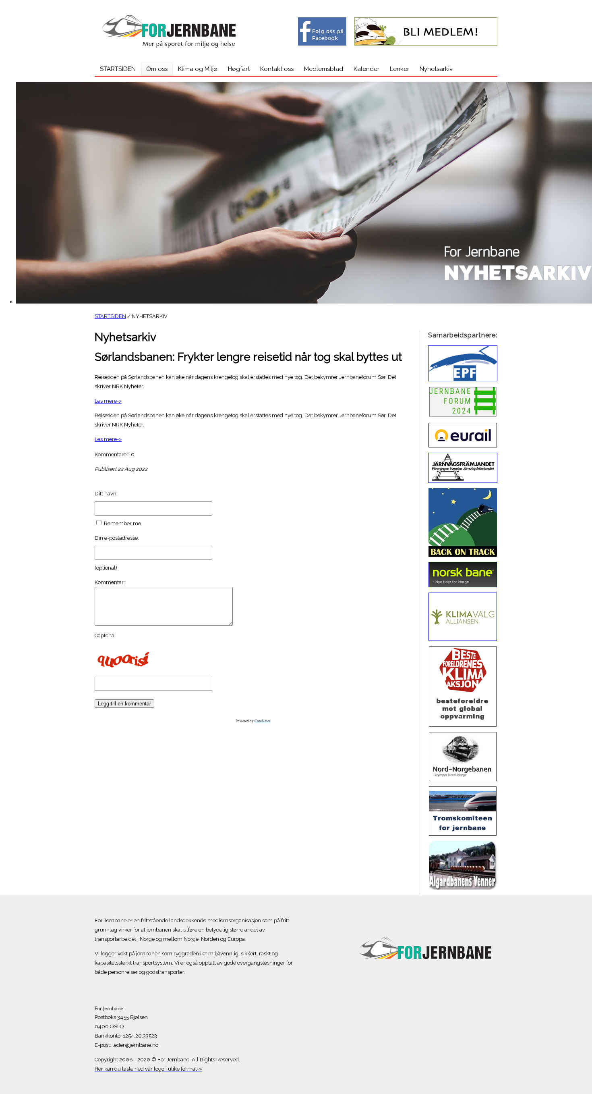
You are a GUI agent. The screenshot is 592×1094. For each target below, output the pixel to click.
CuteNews (263, 721)
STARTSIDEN (110, 316)
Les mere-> (108, 401)
